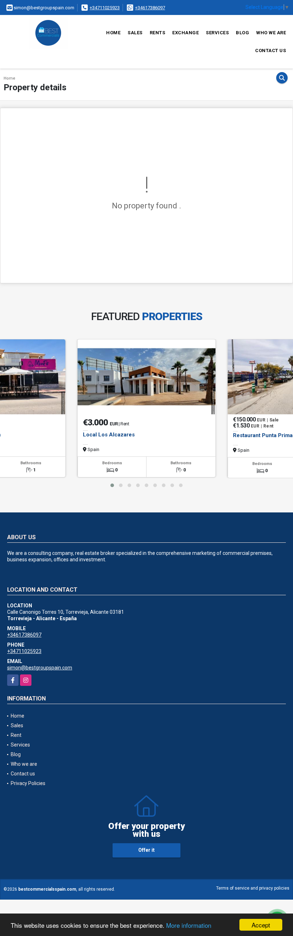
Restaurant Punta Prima (263, 435)
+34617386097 (150, 7)
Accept (261, 924)
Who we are (271, 32)
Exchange (185, 32)
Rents (157, 32)
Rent (16, 735)
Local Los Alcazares (109, 434)
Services (217, 32)
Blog (242, 32)
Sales (135, 32)
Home (113, 32)
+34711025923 (105, 7)
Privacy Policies (28, 783)
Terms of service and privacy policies (252, 888)
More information (188, 925)
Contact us (270, 50)
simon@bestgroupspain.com (39, 668)
